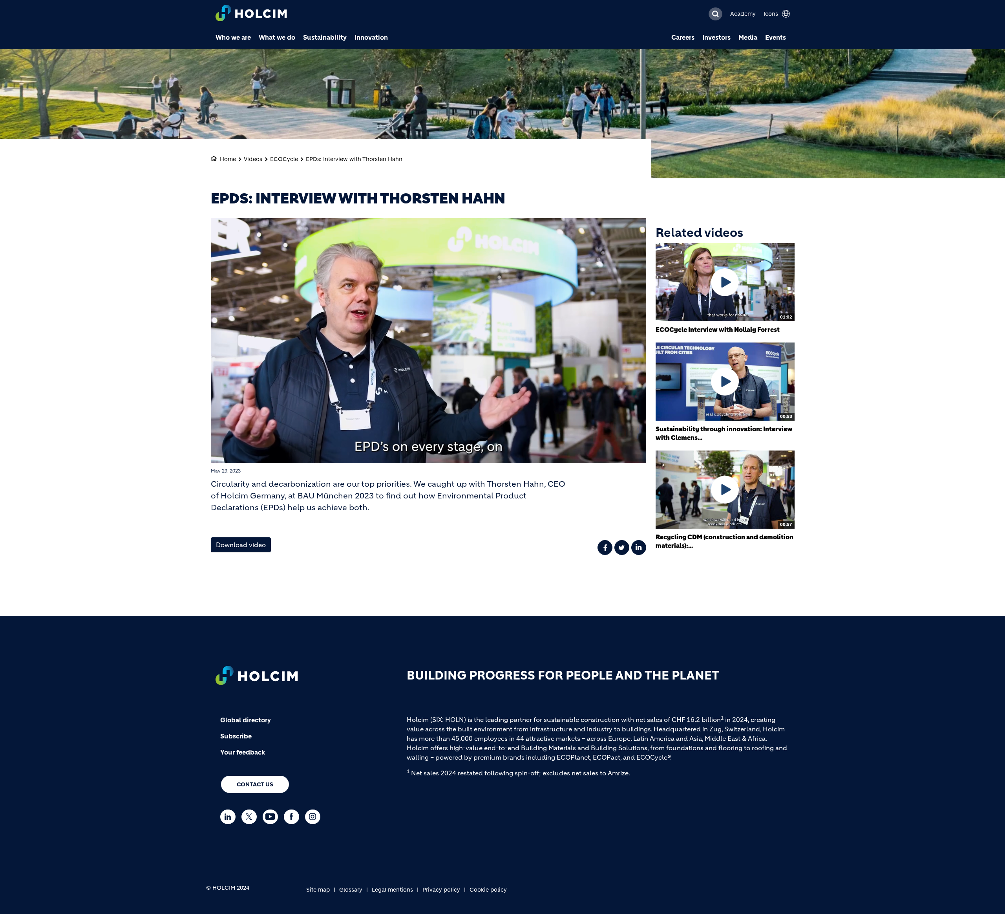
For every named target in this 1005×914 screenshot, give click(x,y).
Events (775, 37)
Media (747, 37)
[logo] (251, 13)
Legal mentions (392, 889)
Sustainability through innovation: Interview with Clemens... (724, 433)
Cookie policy (488, 889)
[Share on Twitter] (621, 547)
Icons (771, 13)
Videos (253, 159)
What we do (277, 37)
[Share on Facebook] (605, 547)
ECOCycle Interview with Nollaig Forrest (718, 329)
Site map (318, 889)
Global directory (245, 720)
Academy (743, 13)
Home (228, 159)
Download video (241, 545)
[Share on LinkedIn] (638, 547)
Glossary (350, 889)
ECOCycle (284, 159)
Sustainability (325, 37)
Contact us (255, 784)
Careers (682, 37)
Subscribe (236, 736)
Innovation (371, 37)
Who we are (233, 37)
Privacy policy (441, 889)
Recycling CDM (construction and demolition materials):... (724, 541)
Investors (716, 37)
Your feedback (242, 752)
